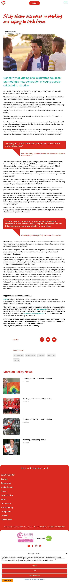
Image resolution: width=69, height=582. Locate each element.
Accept (34, 565)
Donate (34, 3)
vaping (16, 360)
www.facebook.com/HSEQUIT (34, 314)
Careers (4, 515)
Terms (3, 499)
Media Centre (7, 487)
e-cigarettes (18, 355)
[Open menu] (65, 3)
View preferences (34, 575)
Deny (34, 570)
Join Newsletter (8, 475)
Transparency (7, 507)
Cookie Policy (27, 579)
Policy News (9, 33)
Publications (6, 519)
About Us (42, 579)
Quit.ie (5, 299)
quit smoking (30, 355)
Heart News (26, 381)
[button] (66, 554)
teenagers (51, 355)
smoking (41, 355)
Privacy (4, 491)
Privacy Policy (35, 579)
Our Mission (6, 503)
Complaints (6, 511)
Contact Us (6, 483)
